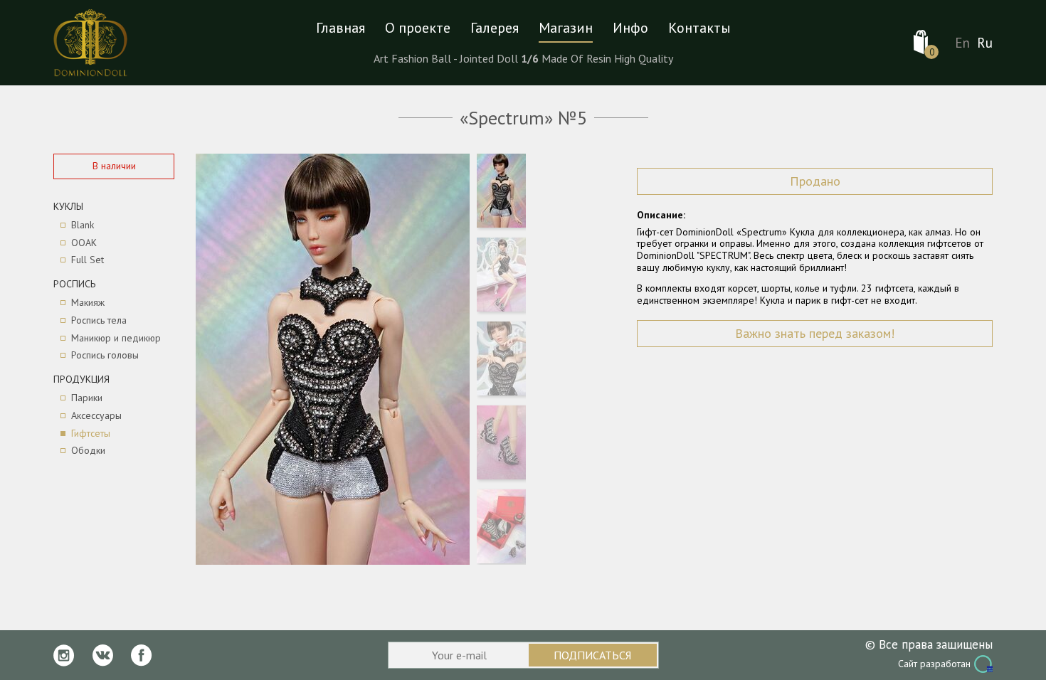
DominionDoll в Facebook (141, 655)
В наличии (114, 165)
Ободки (88, 451)
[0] (920, 42)
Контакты (699, 27)
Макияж (88, 303)
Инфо (630, 27)
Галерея (494, 27)
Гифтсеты (90, 433)
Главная (340, 27)
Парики (86, 398)
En (962, 43)
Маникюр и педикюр (116, 338)
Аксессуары (96, 416)
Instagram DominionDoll (64, 655)
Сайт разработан (934, 663)
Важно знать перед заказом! (814, 333)
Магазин (566, 27)
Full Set (87, 260)
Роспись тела (99, 320)
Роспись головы (105, 355)
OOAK (84, 243)
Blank (82, 225)
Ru (985, 43)
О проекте (417, 27)
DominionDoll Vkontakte (103, 655)
